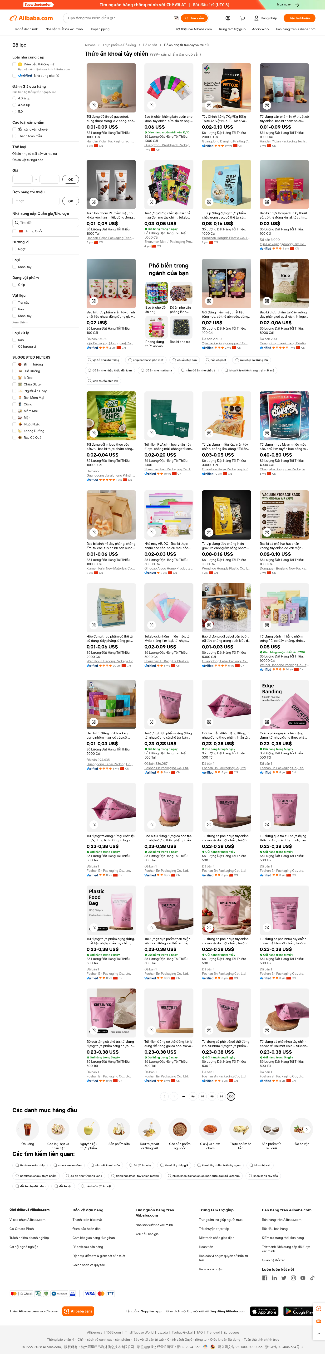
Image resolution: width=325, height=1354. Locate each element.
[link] (319, 1309)
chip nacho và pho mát (148, 360)
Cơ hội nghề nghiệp (24, 1247)
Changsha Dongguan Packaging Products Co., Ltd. (284, 469)
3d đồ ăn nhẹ (142, 1165)
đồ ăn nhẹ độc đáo (32, 1186)
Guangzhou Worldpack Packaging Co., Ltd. (169, 145)
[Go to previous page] (164, 1096)
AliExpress (94, 1332)
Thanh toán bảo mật (87, 1220)
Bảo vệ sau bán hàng (88, 1247)
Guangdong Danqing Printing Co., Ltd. (226, 141)
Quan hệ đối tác (273, 1260)
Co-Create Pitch (22, 1229)
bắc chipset (218, 360)
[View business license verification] (205, 1346)
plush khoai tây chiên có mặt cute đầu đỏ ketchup (206, 1176)
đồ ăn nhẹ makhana (159, 370)
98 (212, 1096)
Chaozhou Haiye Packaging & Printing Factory (226, 469)
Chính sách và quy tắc (89, 1265)
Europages (232, 1332)
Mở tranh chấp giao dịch (216, 1238)
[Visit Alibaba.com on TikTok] (312, 1278)
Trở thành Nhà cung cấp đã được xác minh (286, 1249)
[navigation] (45, 571)
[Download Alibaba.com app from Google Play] (299, 1311)
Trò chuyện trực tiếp (214, 1229)
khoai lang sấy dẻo (265, 1176)
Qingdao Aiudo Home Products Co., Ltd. (169, 568)
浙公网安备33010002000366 (240, 1347)
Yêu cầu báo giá (147, 1234)
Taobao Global (182, 1332)
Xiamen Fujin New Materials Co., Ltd (111, 568)
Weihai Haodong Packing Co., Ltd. (284, 665)
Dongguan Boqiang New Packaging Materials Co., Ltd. (284, 568)
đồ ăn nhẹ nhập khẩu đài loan (112, 370)
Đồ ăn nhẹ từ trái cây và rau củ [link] (186, 45)
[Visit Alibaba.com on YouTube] (303, 1278)
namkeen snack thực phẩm (38, 1176)
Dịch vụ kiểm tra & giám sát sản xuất (99, 1256)
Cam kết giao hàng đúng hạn (94, 1238)
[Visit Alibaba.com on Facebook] (265, 1278)
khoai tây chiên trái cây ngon (221, 1165)
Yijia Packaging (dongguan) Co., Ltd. (284, 244)
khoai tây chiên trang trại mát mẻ (251, 370)
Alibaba (90, 45)
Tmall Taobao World (139, 1332)
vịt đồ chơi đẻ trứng (106, 360)
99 (221, 1096)
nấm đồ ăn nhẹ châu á (201, 370)
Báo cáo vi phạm (211, 1269)
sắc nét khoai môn (107, 1165)
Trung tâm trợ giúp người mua (220, 1220)
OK (70, 179)
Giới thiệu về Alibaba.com (29, 1210)
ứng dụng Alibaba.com (227, 1311)
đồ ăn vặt (65, 1186)
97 (202, 1096)
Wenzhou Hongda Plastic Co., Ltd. (226, 238)
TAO (200, 1332)
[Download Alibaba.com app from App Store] (264, 1311)
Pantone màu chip (32, 1165)
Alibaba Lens (29, 1311)
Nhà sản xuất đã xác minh (154, 1225)
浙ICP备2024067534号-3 (284, 1347)
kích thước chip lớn (105, 381)
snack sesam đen (70, 1165)
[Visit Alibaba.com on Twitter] (284, 1278)
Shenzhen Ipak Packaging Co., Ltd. (169, 469)
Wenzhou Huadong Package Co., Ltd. (111, 661)
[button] (176, 18)
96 (193, 1096)
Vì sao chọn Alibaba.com (27, 1220)
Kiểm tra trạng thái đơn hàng (283, 1238)
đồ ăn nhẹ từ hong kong (86, 1176)
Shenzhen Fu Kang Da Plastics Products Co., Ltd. (169, 661)
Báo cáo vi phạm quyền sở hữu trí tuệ (223, 1258)
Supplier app (151, 1311)
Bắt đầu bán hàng (275, 1229)
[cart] (243, 19)
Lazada (163, 1332)
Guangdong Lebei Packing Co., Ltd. (226, 661)
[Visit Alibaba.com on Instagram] (293, 1278)
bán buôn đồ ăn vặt (98, 1186)
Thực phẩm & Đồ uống (119, 45)
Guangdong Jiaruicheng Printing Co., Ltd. (284, 343)
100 (231, 1096)
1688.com (113, 1332)
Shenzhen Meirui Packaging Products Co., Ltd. (169, 242)
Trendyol (213, 1332)
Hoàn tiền (206, 1247)
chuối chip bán (187, 360)
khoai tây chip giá (176, 1165)
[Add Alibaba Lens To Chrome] (78, 1311)
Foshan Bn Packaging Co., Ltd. (166, 768)
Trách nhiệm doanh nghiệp (29, 1238)
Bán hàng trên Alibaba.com (281, 1220)
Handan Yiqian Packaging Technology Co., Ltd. (111, 141)
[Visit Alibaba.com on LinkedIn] (274, 1278)
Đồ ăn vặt (150, 45)
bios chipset (262, 1165)
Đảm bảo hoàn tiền (87, 1229)
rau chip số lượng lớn (254, 360)
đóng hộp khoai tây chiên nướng (137, 1176)
